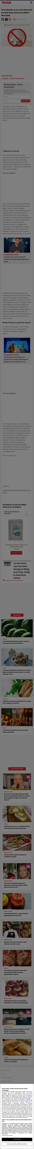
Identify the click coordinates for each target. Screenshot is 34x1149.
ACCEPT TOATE (17, 1139)
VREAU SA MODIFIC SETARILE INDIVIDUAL (17, 1144)
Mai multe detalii (27, 1098)
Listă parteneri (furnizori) (7, 1135)
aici (2, 1111)
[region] (17, 1116)
